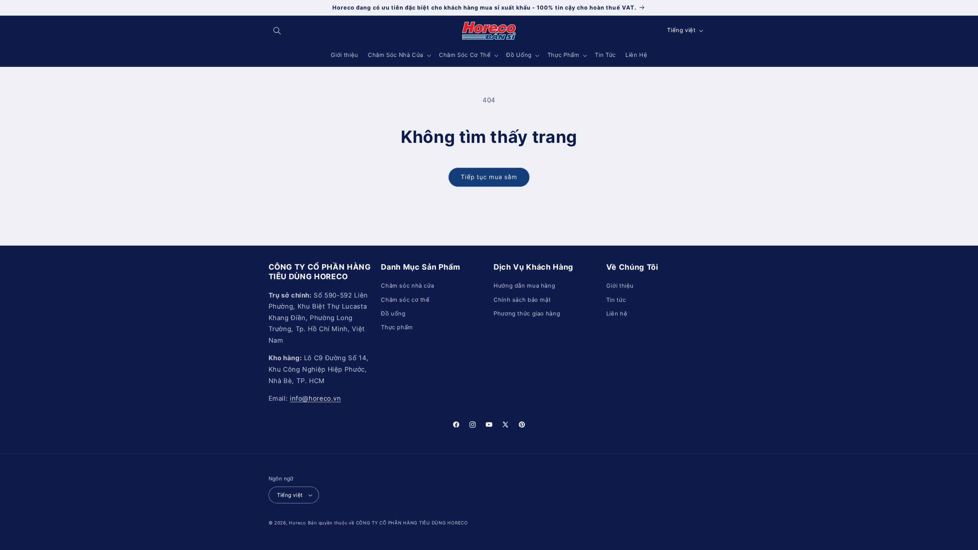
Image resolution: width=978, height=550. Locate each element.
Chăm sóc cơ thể (405, 299)
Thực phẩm (397, 327)
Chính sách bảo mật (522, 299)
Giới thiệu (620, 285)
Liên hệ (616, 313)
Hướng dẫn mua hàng (524, 285)
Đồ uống (393, 313)
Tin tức (616, 299)
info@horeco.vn (315, 398)
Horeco (297, 523)
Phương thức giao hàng (527, 313)
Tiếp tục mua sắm (489, 177)
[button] (277, 30)
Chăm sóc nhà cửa (407, 285)
